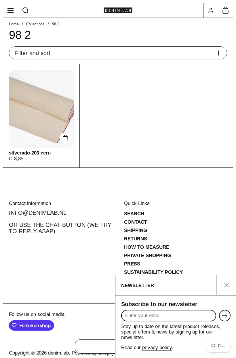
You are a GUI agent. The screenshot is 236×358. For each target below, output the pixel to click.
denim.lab (58, 353)
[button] (25, 10)
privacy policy (157, 347)
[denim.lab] (118, 10)
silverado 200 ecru (41, 115)
